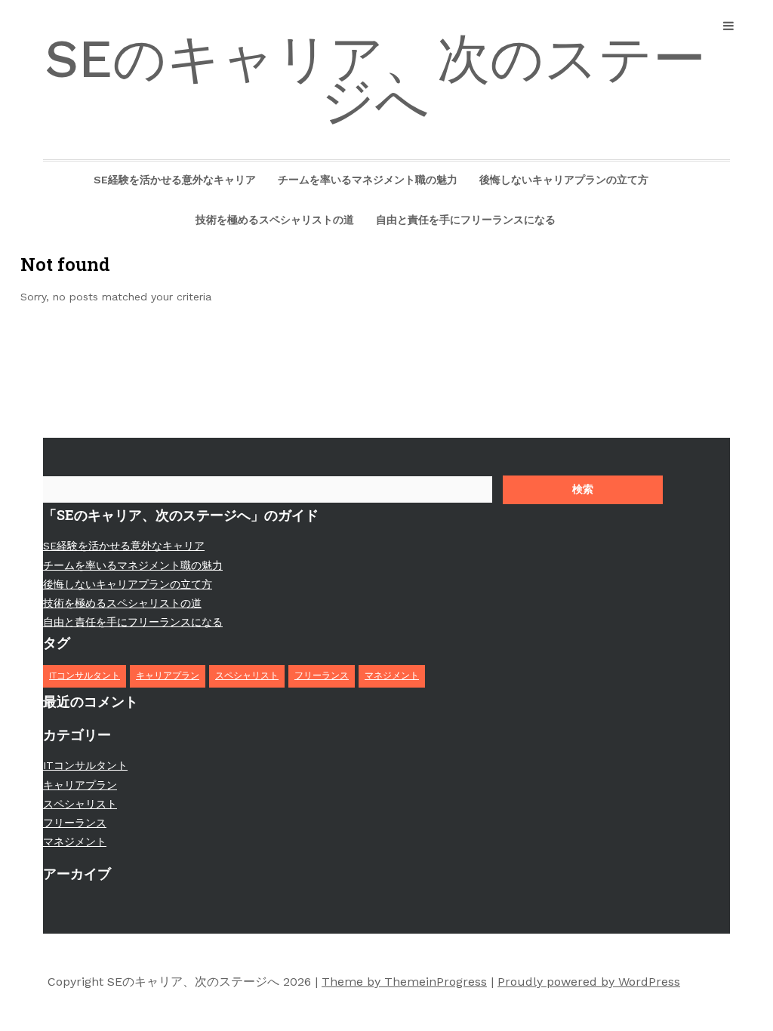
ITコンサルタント (84, 675)
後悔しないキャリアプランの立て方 (563, 180)
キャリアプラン (167, 675)
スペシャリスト (247, 675)
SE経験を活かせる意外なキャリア (175, 180)
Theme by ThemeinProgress (404, 981)
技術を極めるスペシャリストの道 (275, 220)
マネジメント (392, 675)
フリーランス (321, 675)
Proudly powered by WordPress (588, 981)
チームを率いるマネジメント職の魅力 (367, 180)
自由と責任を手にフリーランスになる (466, 220)
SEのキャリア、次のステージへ (375, 80)
